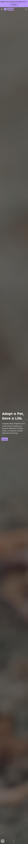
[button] (2, 9)
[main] (14, 416)
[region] (14, 3)
